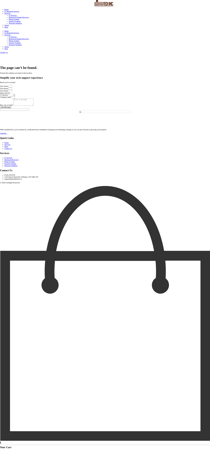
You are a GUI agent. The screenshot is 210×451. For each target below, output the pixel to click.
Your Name (4, 86)
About (6, 25)
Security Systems (15, 21)
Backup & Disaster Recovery (19, 17)
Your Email (4, 91)
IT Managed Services (11, 11)
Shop (6, 27)
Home (6, 9)
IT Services (13, 15)
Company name (5, 97)
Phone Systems (14, 19)
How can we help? (6, 105)
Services (7, 13)
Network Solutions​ (15, 23)
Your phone (4, 88)
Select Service (5, 93)
